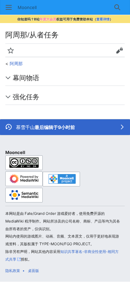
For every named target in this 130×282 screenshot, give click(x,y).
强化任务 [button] (26, 96)
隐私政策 (12, 270)
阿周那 (16, 63)
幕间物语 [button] (26, 77)
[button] (8, 7)
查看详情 (103, 19)
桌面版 (33, 270)
